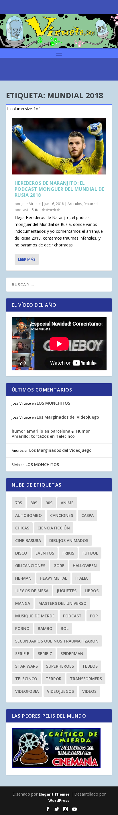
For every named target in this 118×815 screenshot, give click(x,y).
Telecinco (26, 678)
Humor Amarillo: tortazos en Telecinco (51, 433)
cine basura (28, 540)
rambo (45, 628)
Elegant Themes (54, 794)
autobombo (28, 515)
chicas (22, 528)
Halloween (85, 565)
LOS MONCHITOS (53, 403)
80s (33, 502)
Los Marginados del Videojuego (68, 417)
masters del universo (62, 603)
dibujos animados (68, 540)
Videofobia (27, 691)
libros (92, 590)
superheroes (60, 666)
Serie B (22, 653)
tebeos (90, 666)
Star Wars (26, 666)
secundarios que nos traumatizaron (57, 641)
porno (22, 628)
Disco (21, 553)
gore (59, 565)
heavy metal (53, 578)
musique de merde (35, 616)
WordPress (58, 800)
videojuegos (60, 691)
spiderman (71, 653)
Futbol (90, 553)
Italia (81, 578)
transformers (86, 678)
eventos (45, 553)
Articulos (75, 203)
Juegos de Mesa (31, 590)
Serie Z (45, 653)
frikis (68, 553)
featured (91, 203)
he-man (23, 578)
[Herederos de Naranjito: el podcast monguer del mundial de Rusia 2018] (59, 146)
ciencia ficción (54, 528)
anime (67, 502)
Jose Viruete (31, 203)
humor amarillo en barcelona (41, 431)
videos (89, 691)
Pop (94, 616)
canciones (61, 515)
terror (54, 678)
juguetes (66, 590)
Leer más (27, 259)
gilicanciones (30, 565)
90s (49, 502)
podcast (21, 209)
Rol (64, 628)
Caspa (87, 515)
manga (22, 603)
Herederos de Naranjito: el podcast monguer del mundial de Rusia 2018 (59, 189)
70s (18, 502)
